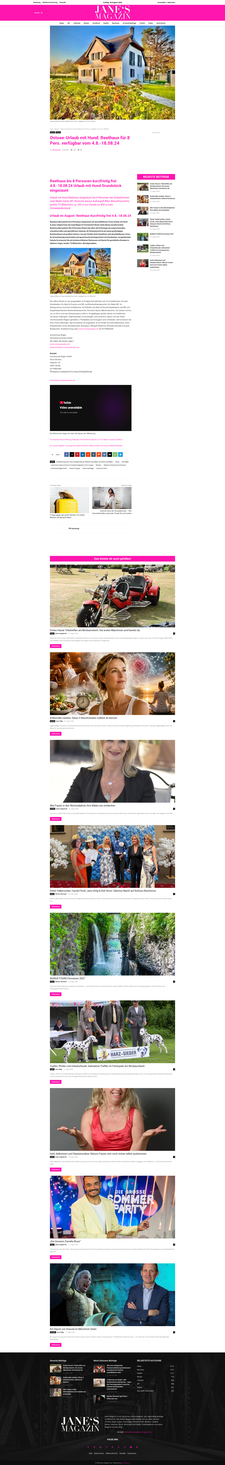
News (52, 633)
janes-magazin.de (61, 633)
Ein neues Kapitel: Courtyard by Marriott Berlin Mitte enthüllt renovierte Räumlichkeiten (86, 446)
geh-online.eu (125, 1463)
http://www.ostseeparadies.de (62, 380)
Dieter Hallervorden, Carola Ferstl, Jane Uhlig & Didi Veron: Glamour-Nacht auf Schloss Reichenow (103, 890)
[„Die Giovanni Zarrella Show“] (112, 1207)
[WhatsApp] (115, 454)
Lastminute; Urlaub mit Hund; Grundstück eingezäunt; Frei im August (72, 465)
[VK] (104, 454)
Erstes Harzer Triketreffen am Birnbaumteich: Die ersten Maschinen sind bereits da (161, 186)
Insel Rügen (125, 462)
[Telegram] (120, 454)
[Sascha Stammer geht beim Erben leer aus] (99, 1399)
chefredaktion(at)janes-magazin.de (137, 1432)
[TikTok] (118, 1447)
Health (52, 721)
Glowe (117, 462)
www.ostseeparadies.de (88, 329)
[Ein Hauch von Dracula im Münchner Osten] (112, 1294)
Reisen (57, 129)
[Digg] (109, 454)
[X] (72, 454)
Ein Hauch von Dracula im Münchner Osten (73, 1329)
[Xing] (136, 1447)
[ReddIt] (88, 454)
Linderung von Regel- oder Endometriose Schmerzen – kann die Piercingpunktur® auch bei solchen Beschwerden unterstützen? (119, 1384)
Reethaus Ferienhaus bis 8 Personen (115, 465)
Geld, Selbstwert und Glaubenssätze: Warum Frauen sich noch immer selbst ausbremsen (98, 1153)
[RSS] (112, 1447)
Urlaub (58, 132)
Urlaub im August (74, 468)
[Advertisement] (92, 162)
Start (51, 129)
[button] (38, 12)
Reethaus (98, 465)
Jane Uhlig (59, 721)
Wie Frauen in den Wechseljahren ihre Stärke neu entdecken (82, 805)
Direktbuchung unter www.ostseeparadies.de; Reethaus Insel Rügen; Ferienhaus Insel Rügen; (84, 462)
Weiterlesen (56, 646)
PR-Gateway (56, 150)
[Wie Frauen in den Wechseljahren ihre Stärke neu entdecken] (142, 211)
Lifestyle (53, 1332)
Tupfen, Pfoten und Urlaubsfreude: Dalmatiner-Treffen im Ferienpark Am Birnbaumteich (97, 1066)
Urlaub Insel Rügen (88, 468)
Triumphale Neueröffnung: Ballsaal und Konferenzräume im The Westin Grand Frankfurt (86, 439)
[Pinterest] (77, 454)
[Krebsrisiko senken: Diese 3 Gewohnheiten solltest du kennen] (142, 199)
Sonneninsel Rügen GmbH (59, 468)
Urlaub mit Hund (101, 468)
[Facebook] (66, 454)
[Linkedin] (82, 454)
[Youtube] (130, 1447)
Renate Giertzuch (61, 894)
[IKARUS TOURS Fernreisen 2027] (142, 237)
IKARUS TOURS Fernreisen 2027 (162, 234)
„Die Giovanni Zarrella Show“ (65, 1241)
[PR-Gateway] (59, 528)
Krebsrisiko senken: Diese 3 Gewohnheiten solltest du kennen (83, 718)
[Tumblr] (93, 454)
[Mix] (99, 454)
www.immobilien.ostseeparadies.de (64, 347)
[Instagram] (94, 1447)
